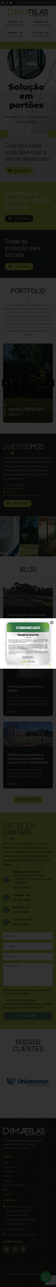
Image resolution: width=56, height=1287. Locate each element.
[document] (28, 643)
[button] (52, 622)
